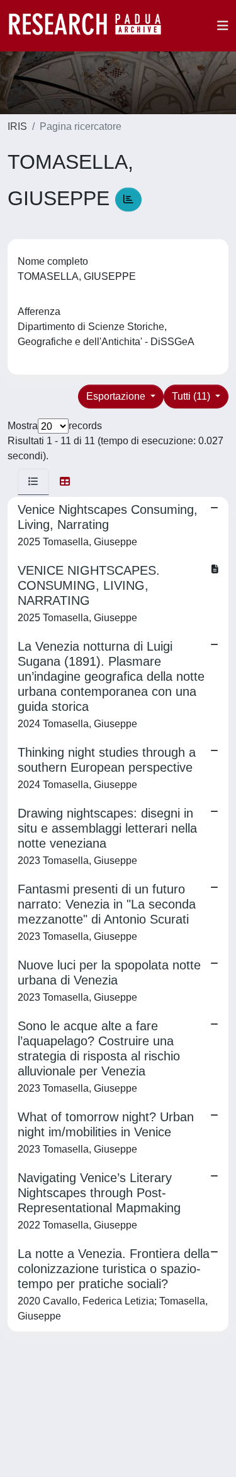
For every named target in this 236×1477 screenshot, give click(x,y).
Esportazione (117, 396)
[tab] (33, 482)
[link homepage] (91, 26)
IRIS (17, 126)
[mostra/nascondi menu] (222, 25)
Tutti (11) (192, 396)
